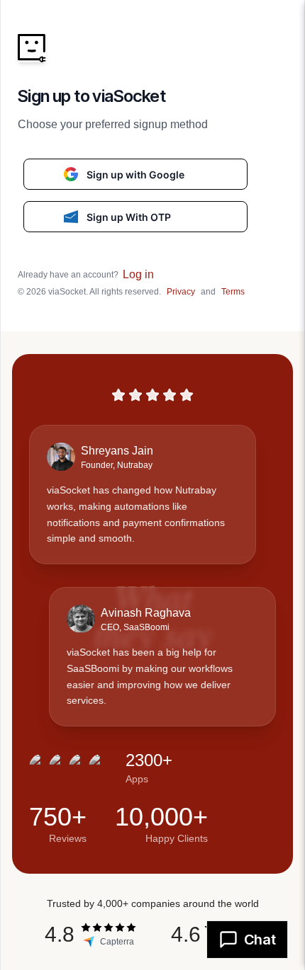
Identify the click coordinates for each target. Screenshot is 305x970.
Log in (138, 274)
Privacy (181, 292)
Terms (233, 292)
